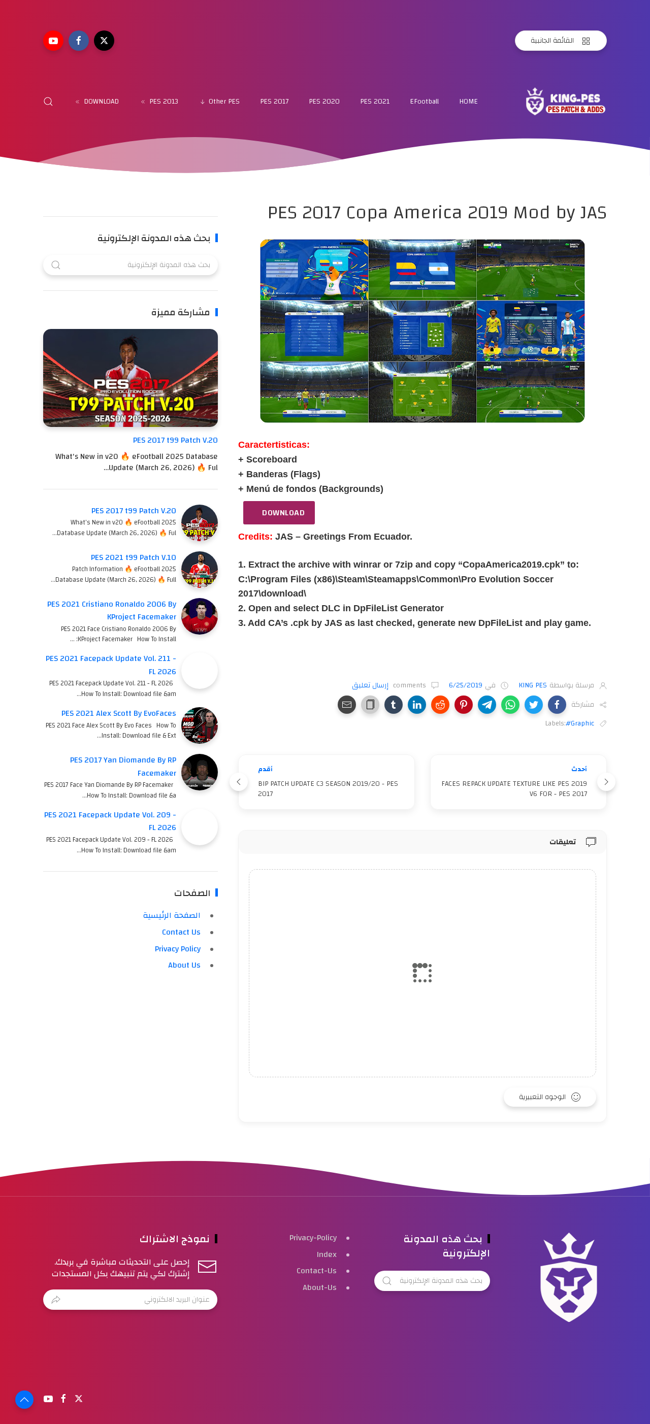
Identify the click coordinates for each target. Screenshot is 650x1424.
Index (327, 1254)
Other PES (224, 101)
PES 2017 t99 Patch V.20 (175, 440)
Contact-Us (317, 1270)
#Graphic (580, 723)
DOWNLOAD (101, 101)
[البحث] (48, 101)
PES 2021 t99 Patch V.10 (133, 557)
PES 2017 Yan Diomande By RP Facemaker (123, 766)
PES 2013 (163, 101)
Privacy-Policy (313, 1237)
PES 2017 (274, 101)
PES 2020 (324, 101)
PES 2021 (374, 101)
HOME (468, 101)
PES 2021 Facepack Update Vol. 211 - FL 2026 (111, 665)
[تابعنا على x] (104, 40)
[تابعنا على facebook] (79, 40)
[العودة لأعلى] (24, 1399)
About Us (184, 965)
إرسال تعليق (371, 685)
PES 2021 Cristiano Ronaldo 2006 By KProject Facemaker (111, 611)
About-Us (320, 1287)
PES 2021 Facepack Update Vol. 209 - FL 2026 (110, 821)
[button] (557, 705)
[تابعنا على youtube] (53, 40)
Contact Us (181, 932)
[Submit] (56, 1299)
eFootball (424, 101)
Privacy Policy (178, 948)
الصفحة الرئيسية (172, 915)
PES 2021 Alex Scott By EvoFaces (118, 713)
